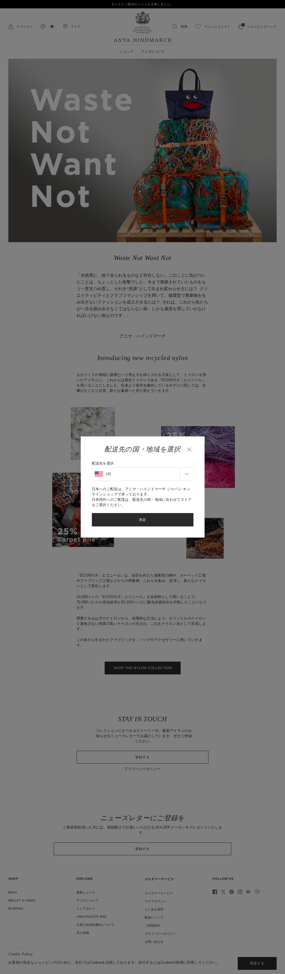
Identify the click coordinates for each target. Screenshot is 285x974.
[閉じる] (189, 449)
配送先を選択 (103, 463)
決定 (142, 520)
